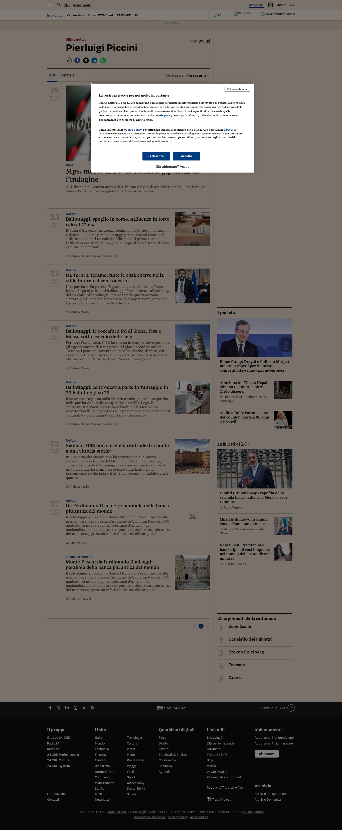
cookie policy (163, 115)
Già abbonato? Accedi (172, 166)
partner (228, 129)
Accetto (186, 155)
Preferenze (156, 155)
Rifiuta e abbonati (237, 89)
